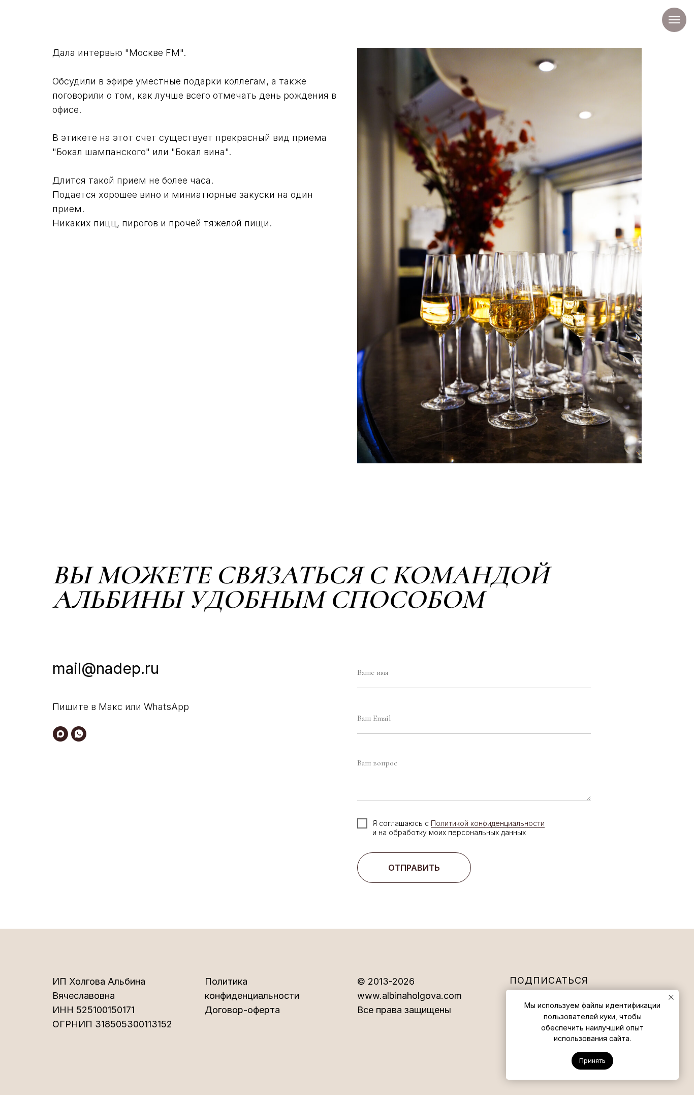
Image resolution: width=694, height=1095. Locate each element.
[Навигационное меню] (674, 19)
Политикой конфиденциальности (488, 823)
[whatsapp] (78, 734)
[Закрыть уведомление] (671, 997)
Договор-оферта (242, 1009)
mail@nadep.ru (105, 668)
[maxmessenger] (60, 734)
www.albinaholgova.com (409, 995)
